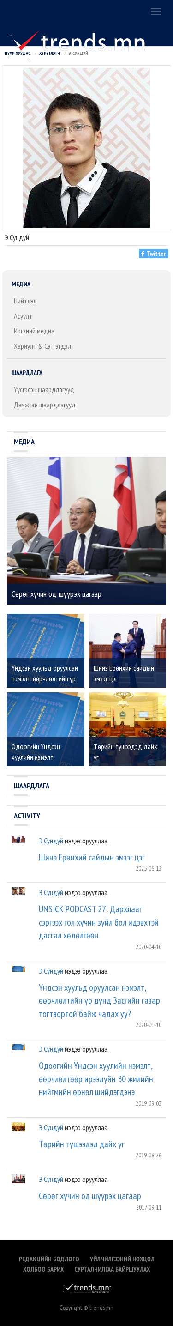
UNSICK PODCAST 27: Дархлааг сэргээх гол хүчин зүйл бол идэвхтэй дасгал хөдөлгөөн (99, 922)
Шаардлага (27, 373)
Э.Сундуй (51, 840)
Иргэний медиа (34, 330)
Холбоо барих (43, 1269)
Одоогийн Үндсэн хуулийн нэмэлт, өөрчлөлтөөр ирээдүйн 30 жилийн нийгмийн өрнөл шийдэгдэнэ (96, 1079)
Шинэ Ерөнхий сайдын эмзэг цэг (92, 857)
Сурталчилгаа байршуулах (112, 1269)
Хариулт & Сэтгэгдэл (42, 346)
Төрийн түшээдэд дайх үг (82, 1144)
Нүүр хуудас (17, 53)
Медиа (21, 284)
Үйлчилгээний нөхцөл (122, 1259)
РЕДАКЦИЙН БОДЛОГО (49, 1259)
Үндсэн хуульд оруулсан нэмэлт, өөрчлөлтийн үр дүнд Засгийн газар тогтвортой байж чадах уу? (99, 1000)
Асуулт (23, 316)
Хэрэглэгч (49, 53)
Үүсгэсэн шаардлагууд (44, 389)
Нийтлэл (25, 300)
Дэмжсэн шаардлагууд (45, 404)
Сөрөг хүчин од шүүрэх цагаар (90, 1196)
